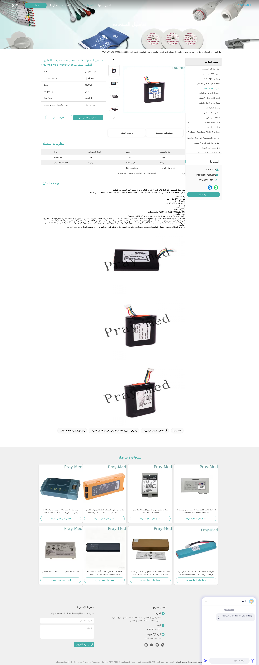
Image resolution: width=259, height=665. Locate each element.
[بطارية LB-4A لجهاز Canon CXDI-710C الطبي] (61, 548)
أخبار (218, 633)
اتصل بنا (54, 5)
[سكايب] (209, 187)
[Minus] (205, 601)
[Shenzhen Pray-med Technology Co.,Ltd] (244, 5)
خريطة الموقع (181, 662)
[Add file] (252, 661)
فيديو (77, 5)
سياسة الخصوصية (196, 662)
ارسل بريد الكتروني (84, 644)
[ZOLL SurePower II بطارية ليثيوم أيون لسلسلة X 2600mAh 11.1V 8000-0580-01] (196, 486)
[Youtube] (157, 646)
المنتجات (89, 5)
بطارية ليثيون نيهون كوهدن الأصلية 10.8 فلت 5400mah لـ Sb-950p (150, 511)
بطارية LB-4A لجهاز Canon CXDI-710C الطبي (60, 571)
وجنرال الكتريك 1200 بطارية (72, 430)
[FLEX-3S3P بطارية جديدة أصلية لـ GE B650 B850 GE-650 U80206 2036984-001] (104, 548)
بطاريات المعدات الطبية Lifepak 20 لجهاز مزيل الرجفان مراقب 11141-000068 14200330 (196, 572)
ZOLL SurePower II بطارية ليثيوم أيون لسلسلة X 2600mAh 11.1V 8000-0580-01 (196, 511)
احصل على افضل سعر (88, 118)
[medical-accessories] (146, 646)
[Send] (206, 661)
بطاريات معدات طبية (193, 52)
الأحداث (67, 5)
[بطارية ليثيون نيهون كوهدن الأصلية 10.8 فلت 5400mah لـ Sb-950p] (150, 486)
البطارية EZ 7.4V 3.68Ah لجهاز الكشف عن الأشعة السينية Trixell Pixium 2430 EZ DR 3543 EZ (150, 572)
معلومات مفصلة (164, 133)
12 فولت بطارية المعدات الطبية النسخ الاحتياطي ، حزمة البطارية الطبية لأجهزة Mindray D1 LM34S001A (104, 511)
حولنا (99, 5)
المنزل (108, 5)
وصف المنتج (127, 133)
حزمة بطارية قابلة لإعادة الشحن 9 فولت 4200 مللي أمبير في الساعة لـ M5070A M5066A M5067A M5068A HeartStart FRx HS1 (60, 511)
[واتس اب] (216, 187)
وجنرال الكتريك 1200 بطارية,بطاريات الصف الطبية (114, 430)
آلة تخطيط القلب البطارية (155, 430)
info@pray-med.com (206, 175)
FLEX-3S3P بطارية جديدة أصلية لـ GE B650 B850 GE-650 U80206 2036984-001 (104, 572)
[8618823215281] (152, 646)
